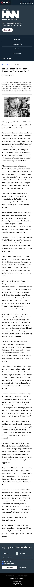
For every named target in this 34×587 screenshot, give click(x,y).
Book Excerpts (17, 44)
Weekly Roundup (9, 563)
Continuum (7, 561)
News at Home (6, 65)
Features (17, 39)
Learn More (22, 567)
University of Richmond (26, 3)
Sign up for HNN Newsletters (17, 578)
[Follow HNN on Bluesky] (10, 59)
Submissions (17, 54)
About (17, 49)
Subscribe (7, 30)
